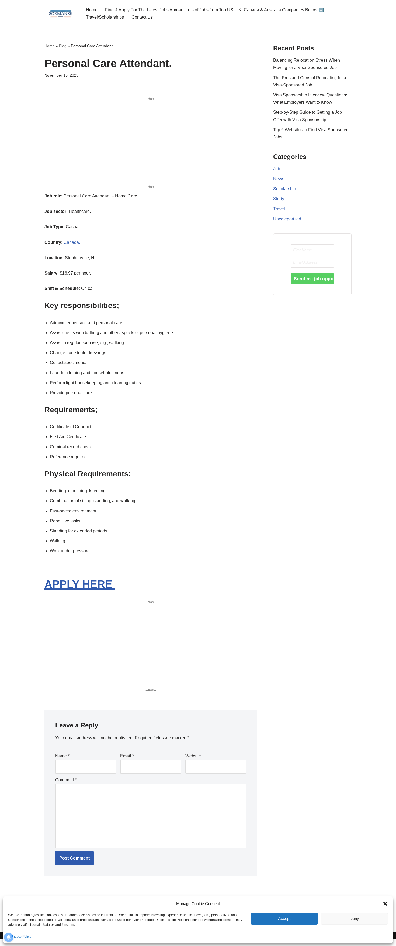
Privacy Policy (21, 936)
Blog (63, 46)
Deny (354, 918)
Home (92, 10)
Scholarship (284, 188)
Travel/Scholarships (105, 17)
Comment (66, 780)
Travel (279, 209)
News (278, 178)
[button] (385, 903)
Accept (284, 918)
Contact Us (142, 17)
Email (127, 756)
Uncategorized (287, 219)
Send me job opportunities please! (314, 278)
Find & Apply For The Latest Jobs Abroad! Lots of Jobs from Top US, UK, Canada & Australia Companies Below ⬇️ (214, 10)
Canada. (72, 242)
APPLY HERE (79, 584)
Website (193, 756)
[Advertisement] (150, 142)
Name (62, 756)
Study (278, 198)
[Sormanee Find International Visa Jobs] (60, 13)
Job (276, 169)
